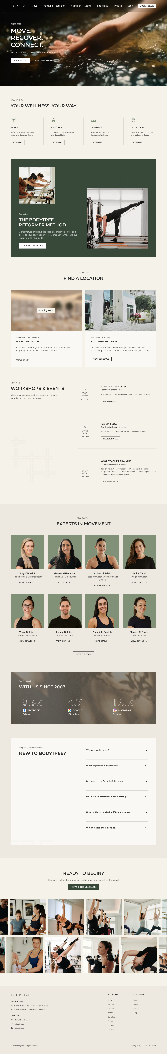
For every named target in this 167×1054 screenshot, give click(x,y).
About (135, 1000)
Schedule (111, 1017)
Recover (48, 6)
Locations (102, 6)
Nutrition (111, 1013)
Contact (136, 1008)
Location (111, 1025)
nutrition (76, 6)
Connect (60, 6)
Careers (111, 1029)
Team (135, 1004)
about (87, 6)
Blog (135, 1013)
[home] (20, 6)
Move (110, 1000)
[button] (36, 6)
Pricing (118, 6)
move (34, 6)
